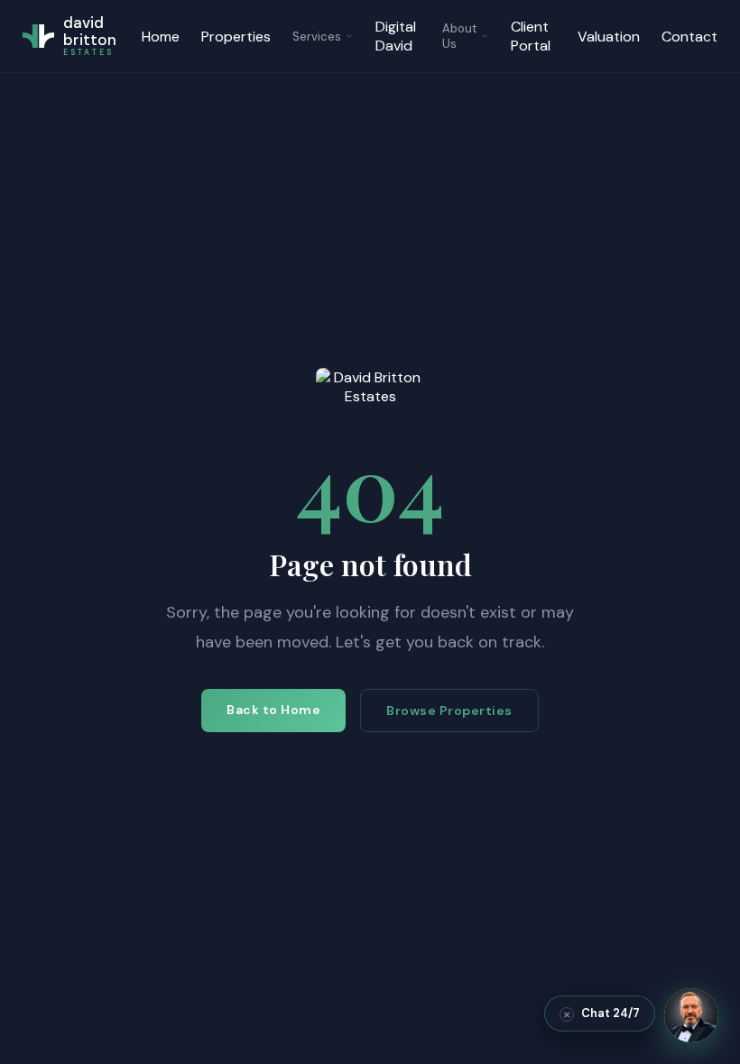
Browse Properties (449, 710)
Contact (689, 36)
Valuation (609, 36)
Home (161, 36)
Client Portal (530, 36)
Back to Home (273, 710)
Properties (236, 36)
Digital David (395, 36)
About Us (459, 36)
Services (316, 36)
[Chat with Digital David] (691, 1015)
